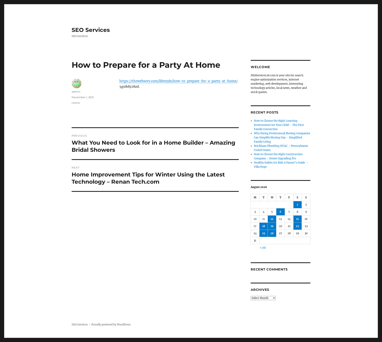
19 (272, 226)
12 (272, 219)
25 (263, 233)
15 (297, 219)
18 (263, 226)
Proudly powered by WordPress (111, 324)
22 (297, 226)
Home (76, 102)
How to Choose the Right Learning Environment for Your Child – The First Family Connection (279, 125)
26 (272, 233)
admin (76, 91)
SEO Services (91, 29)
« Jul (263, 247)
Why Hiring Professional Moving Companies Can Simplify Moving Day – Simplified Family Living (282, 137)
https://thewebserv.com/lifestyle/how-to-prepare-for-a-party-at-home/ (178, 81)
